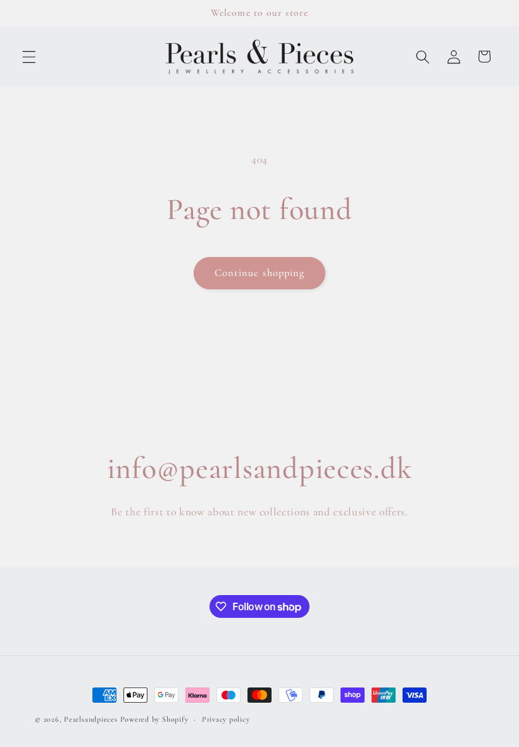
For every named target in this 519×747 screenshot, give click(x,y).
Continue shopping (260, 273)
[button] (29, 56)
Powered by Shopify (154, 719)
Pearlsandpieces (91, 719)
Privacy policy (226, 719)
